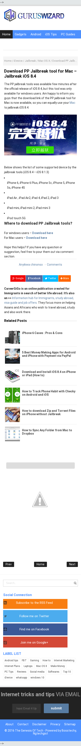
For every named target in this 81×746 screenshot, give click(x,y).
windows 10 (37, 677)
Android (36, 34)
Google (19, 278)
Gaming (34, 660)
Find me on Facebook (34, 629)
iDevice (8, 677)
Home (6, 34)
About (9, 724)
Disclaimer (39, 724)
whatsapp (21, 677)
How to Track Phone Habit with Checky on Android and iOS (48, 393)
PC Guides (68, 34)
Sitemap (70, 724)
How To (7, 43)
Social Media (26, 43)
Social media (37, 671)
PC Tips (9, 671)
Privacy (55, 724)
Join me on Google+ (34, 642)
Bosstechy (69, 730)
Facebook (34, 278)
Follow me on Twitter (34, 616)
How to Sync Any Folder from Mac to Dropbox (47, 432)
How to (46, 660)
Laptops (28, 666)
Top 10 (67, 671)
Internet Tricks (49, 43)
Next (72, 564)
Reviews (21, 671)
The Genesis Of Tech (29, 730)
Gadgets (20, 34)
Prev (9, 564)
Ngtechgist (40, 733)
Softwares (53, 671)
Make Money (58, 666)
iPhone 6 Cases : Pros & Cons (42, 333)
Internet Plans (12, 666)
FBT (24, 660)
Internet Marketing (64, 660)
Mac (72, 102)
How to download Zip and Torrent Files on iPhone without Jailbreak (49, 412)
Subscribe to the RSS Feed (34, 603)
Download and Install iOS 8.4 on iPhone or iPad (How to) (49, 373)
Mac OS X (41, 666)
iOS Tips (51, 34)
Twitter (51, 278)
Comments (54, 264)
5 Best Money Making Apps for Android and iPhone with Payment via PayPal (49, 354)
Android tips (11, 660)
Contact (22, 724)
